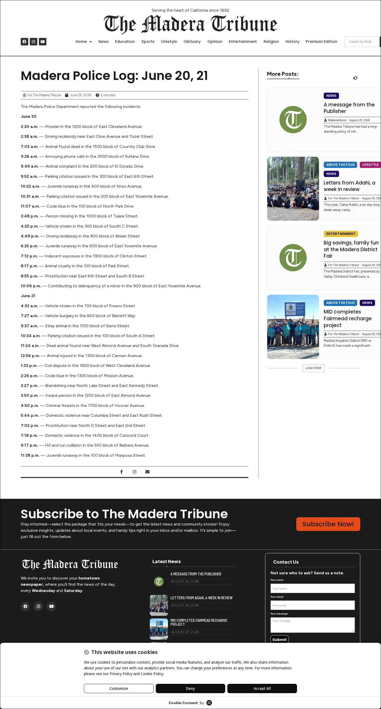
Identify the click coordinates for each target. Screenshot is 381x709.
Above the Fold (340, 164)
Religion (271, 41)
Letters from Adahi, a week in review (201, 598)
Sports (148, 41)
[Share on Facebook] (121, 472)
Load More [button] (314, 368)
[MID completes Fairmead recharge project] (293, 327)
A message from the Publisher (196, 574)
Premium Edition (321, 41)
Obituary (192, 41)
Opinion (214, 41)
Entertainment (243, 41)
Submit (279, 639)
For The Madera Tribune (343, 198)
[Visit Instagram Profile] (134, 472)
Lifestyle (169, 41)
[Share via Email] (147, 472)
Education (125, 41)
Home (81, 41)
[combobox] (362, 42)
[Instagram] (33, 41)
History (292, 41)
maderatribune (337, 120)
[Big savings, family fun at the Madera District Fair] (293, 258)
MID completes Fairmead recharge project (199, 622)
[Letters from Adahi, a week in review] (293, 189)
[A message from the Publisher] (293, 120)
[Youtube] (42, 41)
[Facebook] (24, 41)
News (103, 41)
